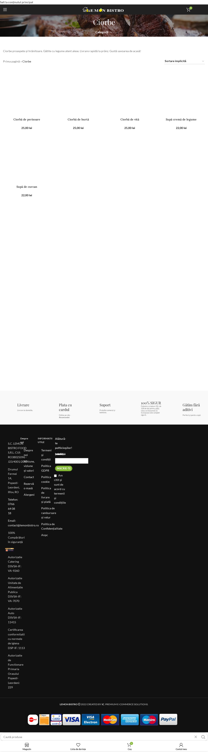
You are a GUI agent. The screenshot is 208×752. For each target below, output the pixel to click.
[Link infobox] (200, 9)
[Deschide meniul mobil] (5, 9)
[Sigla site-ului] (104, 9)
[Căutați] (203, 737)
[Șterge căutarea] (196, 737)
